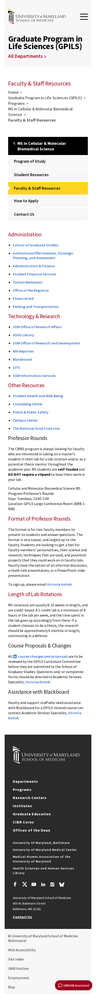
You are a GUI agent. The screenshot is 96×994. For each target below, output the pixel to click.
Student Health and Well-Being (38, 395)
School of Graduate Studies (35, 245)
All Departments (25, 56)
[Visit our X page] (24, 885)
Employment (18, 977)
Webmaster (17, 940)
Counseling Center (28, 404)
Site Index (16, 959)
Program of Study (30, 161)
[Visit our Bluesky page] (61, 885)
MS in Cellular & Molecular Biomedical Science (40, 111)
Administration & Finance (34, 266)
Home (13, 92)
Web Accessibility (22, 950)
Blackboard (22, 359)
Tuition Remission (27, 282)
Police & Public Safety (30, 412)
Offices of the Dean (31, 830)
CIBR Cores (23, 822)
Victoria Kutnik (59, 584)
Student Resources (31, 174)
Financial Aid (23, 298)
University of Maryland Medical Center (45, 850)
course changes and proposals (43, 656)
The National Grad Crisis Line (36, 428)
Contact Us (24, 214)
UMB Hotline (18, 968)
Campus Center (25, 420)
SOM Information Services (34, 375)
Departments (25, 781)
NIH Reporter (23, 351)
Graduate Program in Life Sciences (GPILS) (45, 97)
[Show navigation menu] (84, 17)
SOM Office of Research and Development (46, 343)
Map (11, 987)
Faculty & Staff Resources (37, 188)
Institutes (22, 805)
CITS (16, 367)
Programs (16, 103)
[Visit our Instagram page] (52, 885)
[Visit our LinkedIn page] (43, 885)
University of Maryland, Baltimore (41, 843)
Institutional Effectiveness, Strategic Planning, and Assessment (43, 255)
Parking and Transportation (36, 306)
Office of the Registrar (31, 290)
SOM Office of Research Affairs (37, 326)
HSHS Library (23, 335)
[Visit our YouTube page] (33, 885)
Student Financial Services (34, 274)
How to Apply (26, 200)
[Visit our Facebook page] (15, 885)
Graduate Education (32, 814)
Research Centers (30, 797)
